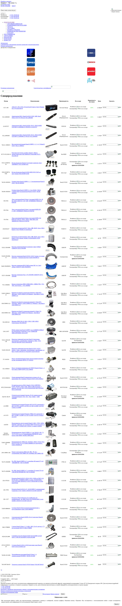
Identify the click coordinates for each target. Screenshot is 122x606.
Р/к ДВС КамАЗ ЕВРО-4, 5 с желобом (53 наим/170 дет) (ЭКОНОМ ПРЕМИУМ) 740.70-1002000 (27, 471)
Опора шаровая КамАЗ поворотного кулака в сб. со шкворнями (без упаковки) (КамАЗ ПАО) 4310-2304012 (27, 378)
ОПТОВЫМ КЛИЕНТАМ (14, 23)
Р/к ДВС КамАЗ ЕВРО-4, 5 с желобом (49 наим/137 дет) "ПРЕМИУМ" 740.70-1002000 (27, 461)
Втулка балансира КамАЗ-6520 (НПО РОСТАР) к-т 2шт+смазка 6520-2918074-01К (26, 172)
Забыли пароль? (54, 594)
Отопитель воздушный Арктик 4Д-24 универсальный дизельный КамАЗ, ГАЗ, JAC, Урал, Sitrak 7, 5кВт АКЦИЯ (27, 396)
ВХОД (14, 6)
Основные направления (7, 88)
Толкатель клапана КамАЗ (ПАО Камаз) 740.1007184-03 (27, 564)
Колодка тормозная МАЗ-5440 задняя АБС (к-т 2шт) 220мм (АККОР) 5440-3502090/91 (26, 266)
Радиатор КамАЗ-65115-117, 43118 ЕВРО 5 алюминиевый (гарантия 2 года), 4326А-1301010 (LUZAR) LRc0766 (28, 489)
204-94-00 (14, 16)
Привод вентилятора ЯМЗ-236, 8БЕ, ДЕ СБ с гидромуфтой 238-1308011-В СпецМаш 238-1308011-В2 (27, 452)
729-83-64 (14, 15)
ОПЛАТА (10, 26)
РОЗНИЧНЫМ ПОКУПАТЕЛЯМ (17, 25)
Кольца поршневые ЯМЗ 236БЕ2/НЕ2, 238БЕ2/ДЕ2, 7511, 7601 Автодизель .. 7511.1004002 (28, 284)
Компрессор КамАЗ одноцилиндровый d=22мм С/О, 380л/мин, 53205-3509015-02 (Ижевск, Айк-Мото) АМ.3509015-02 (26, 313)
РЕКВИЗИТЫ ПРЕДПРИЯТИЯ (16, 31)
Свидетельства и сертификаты (42, 88)
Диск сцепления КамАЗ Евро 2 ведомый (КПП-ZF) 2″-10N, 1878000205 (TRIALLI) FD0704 (26, 210)
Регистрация (46, 594)
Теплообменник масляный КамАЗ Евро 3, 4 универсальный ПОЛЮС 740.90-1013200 (24, 555)
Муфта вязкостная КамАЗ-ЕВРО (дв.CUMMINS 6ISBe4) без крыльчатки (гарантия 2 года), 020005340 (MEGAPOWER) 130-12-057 (28, 331)
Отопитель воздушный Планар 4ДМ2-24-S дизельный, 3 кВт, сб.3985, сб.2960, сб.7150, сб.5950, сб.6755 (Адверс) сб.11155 (28, 415)
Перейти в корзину (6, 1)
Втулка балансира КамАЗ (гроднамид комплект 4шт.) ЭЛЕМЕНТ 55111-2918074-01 (27, 163)
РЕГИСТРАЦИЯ (5, 6)
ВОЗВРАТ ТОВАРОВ (13, 29)
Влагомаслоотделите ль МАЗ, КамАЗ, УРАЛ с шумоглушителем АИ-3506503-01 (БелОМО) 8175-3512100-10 (26, 154)
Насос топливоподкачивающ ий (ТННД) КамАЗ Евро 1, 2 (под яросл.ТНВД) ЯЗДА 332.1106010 (28, 368)
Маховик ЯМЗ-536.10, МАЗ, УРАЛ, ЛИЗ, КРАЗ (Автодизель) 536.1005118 (25, 322)
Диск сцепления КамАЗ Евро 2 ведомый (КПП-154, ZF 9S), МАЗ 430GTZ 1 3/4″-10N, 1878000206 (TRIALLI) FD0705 (27, 201)
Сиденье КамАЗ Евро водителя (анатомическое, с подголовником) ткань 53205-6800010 (26, 508)
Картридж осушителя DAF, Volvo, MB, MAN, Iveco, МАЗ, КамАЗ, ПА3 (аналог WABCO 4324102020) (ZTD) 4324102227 (28, 238)
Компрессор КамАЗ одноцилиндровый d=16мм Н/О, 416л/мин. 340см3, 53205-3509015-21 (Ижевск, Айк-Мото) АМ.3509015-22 (28, 303)
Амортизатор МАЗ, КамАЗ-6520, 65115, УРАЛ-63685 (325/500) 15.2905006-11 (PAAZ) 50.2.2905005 (27, 135)
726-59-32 (14, 18)
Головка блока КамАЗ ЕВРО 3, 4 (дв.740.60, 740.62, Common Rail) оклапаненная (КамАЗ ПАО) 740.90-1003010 (26, 191)
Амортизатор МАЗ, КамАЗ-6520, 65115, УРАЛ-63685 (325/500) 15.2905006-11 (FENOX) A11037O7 (27, 126)
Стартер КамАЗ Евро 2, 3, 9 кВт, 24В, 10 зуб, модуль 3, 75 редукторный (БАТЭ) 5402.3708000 (28, 527)
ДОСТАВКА (11, 28)
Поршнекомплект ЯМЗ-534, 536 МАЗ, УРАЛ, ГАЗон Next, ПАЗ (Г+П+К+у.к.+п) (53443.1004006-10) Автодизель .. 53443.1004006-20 (28, 443)
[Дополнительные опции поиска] (116, 10)
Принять (117, 604)
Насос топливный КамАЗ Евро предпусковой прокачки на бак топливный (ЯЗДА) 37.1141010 (27, 359)
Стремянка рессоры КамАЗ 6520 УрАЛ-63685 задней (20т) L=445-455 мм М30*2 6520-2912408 (27, 536)
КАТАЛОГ (10, 32)
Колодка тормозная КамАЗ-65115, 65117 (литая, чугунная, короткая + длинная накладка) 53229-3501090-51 (28, 256)
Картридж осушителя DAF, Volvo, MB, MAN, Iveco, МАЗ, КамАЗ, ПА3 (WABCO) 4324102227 (28, 228)
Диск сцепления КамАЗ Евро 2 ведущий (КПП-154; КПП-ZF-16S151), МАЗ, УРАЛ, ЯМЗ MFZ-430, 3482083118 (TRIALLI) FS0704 (26, 219)
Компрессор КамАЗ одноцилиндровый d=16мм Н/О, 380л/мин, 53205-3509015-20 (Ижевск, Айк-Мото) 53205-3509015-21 (28, 294)
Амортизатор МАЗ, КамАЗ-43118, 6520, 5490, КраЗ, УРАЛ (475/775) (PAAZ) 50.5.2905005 (26, 117)
